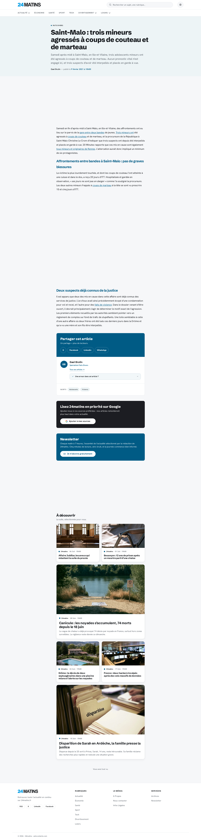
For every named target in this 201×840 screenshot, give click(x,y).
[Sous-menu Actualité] (29, 13)
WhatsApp (101, 350)
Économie (39, 13)
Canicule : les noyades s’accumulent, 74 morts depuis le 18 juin (95, 625)
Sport (62, 13)
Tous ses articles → (77, 369)
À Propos (117, 796)
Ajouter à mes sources (79, 421)
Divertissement (86, 13)
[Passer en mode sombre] (180, 5)
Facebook (73, 350)
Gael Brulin (55, 69)
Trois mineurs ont (125, 132)
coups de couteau (77, 136)
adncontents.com (40, 836)
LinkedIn (87, 350)
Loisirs (104, 13)
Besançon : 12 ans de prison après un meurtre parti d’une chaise (122, 557)
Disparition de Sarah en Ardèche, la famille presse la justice (100, 745)
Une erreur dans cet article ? (87, 376)
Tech (71, 13)
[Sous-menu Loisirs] (109, 13)
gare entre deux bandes (92, 132)
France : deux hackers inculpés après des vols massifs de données (122, 674)
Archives (155, 796)
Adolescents (73, 389)
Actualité (22, 13)
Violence (85, 389)
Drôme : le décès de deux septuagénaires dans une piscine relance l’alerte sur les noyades (76, 676)
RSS (21, 806)
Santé (51, 13)
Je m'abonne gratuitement (79, 453)
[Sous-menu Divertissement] (95, 13)
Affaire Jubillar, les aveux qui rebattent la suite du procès (74, 557)
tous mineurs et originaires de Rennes (75, 148)
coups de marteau (102, 185)
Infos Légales (119, 805)
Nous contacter (120, 800)
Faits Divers (58, 25)
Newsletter (156, 800)
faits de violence (103, 304)
